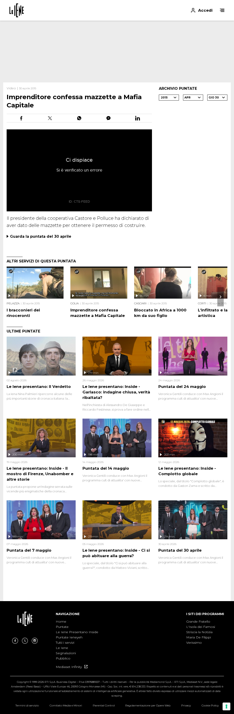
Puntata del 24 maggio (182, 386)
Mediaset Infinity (69, 667)
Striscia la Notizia (199, 632)
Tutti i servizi (65, 642)
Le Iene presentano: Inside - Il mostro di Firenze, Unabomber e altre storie (40, 474)
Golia (74, 303)
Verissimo (194, 642)
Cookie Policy (210, 705)
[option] (77, 640)
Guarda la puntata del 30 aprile (40, 236)
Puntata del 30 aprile (180, 550)
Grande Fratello (198, 621)
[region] (117, 51)
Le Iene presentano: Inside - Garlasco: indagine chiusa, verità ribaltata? (116, 392)
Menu (222, 10)
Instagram (34, 641)
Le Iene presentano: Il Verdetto (39, 386)
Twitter (25, 641)
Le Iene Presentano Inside (77, 632)
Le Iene (62, 648)
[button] (117, 10)
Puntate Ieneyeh (69, 637)
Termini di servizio (27, 705)
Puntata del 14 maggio (105, 468)
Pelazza (13, 303)
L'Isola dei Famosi (200, 627)
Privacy (186, 705)
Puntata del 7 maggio (29, 550)
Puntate (62, 627)
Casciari (140, 303)
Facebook (15, 641)
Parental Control (104, 705)
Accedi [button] (205, 10)
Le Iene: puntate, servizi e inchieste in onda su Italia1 (16, 10)
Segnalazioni (66, 653)
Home (61, 621)
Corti (202, 303)
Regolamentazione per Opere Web (147, 705)
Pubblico (63, 658)
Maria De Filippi (198, 637)
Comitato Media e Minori (66, 705)
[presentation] (220, 296)
